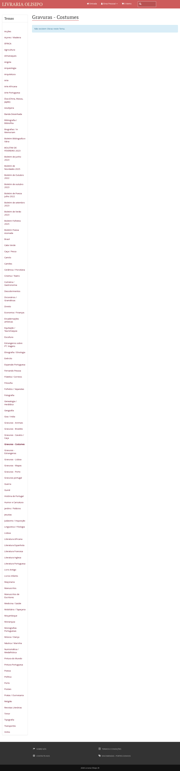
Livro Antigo (10, 569)
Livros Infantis (11, 575)
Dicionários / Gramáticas (10, 299)
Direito (7, 306)
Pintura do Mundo (13, 658)
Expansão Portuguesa (14, 364)
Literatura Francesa (13, 551)
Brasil (7, 239)
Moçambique (10, 615)
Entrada (93, 3)
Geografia (9, 410)
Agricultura (9, 49)
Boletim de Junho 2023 (12, 158)
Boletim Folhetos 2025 (12, 222)
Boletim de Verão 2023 (12, 213)
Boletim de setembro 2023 (14, 204)
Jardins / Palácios (12, 508)
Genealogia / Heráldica (10, 403)
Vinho (7, 731)
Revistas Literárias (13, 707)
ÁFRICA (7, 43)
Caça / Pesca (10, 251)
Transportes (10, 725)
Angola (7, 62)
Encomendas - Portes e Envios (116, 756)
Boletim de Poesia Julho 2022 (13, 195)
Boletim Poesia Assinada (11, 231)
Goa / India (9, 416)
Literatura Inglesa (12, 557)
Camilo (7, 257)
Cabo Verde (9, 245)
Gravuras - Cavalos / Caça (14, 436)
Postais (7, 689)
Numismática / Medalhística (11, 651)
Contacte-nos (43, 756)
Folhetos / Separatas (14, 389)
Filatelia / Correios (13, 376)
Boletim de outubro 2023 (13, 186)
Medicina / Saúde (12, 603)
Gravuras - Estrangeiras (10, 452)
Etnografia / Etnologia (14, 352)
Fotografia (9, 395)
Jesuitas (8, 514)
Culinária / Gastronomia (10, 283)
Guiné (7, 490)
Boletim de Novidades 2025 (12, 167)
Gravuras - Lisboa (12, 459)
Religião (8, 701)
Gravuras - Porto (12, 471)
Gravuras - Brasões (13, 428)
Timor (7, 713)
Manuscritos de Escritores (11, 596)
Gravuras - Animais (13, 422)
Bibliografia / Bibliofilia (10, 121)
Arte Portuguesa (12, 92)
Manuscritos (10, 588)
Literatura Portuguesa (14, 563)
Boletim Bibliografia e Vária (14, 140)
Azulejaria (9, 107)
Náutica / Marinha (13, 643)
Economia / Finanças (14, 312)
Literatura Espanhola (14, 545)
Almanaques (10, 55)
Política (7, 676)
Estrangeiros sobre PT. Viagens (13, 344)
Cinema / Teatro (12, 275)
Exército (8, 358)
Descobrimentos (12, 291)
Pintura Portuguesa (13, 664)
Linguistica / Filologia (14, 526)
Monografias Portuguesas (10, 629)
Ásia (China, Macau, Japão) (13, 100)
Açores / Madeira (12, 37)
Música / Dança (11, 637)
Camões (8, 263)
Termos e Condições (111, 749)
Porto (7, 683)
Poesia (7, 670)
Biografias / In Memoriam (11, 131)
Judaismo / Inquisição (14, 520)
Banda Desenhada (13, 114)
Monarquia (9, 621)
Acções (7, 31)
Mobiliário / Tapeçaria (14, 609)
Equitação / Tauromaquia (10, 329)
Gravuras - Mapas (13, 465)
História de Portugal (14, 496)
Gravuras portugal (13, 477)
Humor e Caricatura (13, 502)
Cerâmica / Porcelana (14, 269)
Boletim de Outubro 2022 (14, 176)
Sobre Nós (41, 749)
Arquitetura (9, 74)
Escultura (8, 337)
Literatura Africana (13, 539)
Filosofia (8, 382)
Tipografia (9, 719)
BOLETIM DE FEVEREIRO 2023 (12, 149)
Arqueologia (10, 68)
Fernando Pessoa (12, 370)
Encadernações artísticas (11, 320)
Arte (6, 80)
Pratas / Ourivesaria (14, 695)
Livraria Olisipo (22, 4)
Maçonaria (9, 581)
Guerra (7, 484)
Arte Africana (10, 86)
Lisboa (7, 533)
